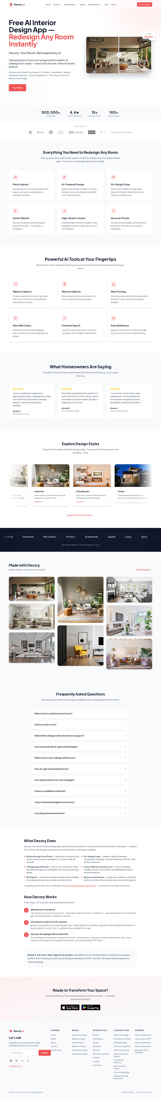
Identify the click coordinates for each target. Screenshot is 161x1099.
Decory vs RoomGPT (143, 1039)
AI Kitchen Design (120, 1042)
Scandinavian (98, 1039)
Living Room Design (79, 1035)
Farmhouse (97, 1065)
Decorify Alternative (142, 1042)
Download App (144, 4)
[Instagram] (16, 1061)
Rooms (56, 4)
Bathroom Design (79, 1046)
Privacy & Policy (128, 1092)
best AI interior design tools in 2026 (80, 885)
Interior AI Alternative (143, 1046)
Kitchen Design (77, 1042)
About (113, 4)
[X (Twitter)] (28, 1061)
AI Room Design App (121, 1072)
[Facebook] (11, 1061)
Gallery (82, 4)
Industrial (96, 1050)
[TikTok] (22, 1061)
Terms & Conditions (144, 1092)
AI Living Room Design (122, 1039)
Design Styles (69, 4)
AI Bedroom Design (121, 1035)
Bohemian (97, 1046)
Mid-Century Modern (101, 1054)
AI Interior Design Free (122, 1046)
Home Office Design (79, 1050)
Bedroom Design (78, 1039)
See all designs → (144, 569)
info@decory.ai (15, 1066)
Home (48, 4)
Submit (44, 1052)
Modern (96, 1035)
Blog (106, 4)
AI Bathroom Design (121, 1050)
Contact (54, 1046)
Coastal (96, 1061)
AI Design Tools (93, 4)
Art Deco (96, 1058)
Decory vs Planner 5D (143, 1035)
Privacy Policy (56, 1050)
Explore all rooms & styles (79, 515)
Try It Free (17, 87)
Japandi (96, 1042)
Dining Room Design (79, 1054)
